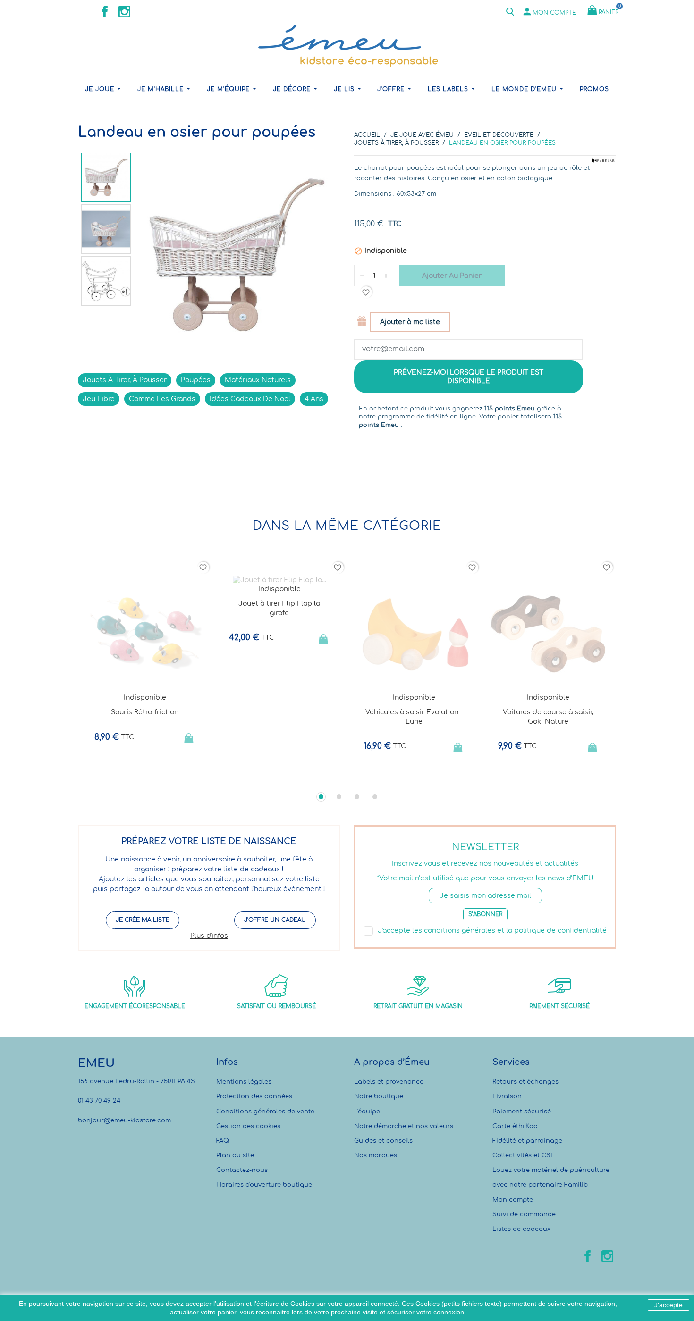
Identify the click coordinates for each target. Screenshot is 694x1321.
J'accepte (668, 1305)
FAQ (222, 1140)
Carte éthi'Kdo (515, 1126)
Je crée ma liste (142, 920)
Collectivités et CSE (523, 1155)
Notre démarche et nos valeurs (403, 1126)
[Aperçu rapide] (136, 776)
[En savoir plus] (154, 776)
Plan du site (235, 1155)
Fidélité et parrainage (527, 1140)
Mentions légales (243, 1082)
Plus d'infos (209, 935)
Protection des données (254, 1096)
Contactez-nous (242, 1170)
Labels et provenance (388, 1082)
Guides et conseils (383, 1140)
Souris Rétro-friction (144, 712)
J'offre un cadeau (275, 920)
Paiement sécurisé (521, 1111)
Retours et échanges (525, 1082)
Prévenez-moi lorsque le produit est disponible (468, 377)
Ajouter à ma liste (410, 322)
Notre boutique (378, 1096)
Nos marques (375, 1155)
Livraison (507, 1096)
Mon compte (512, 1199)
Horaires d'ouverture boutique (264, 1184)
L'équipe (367, 1111)
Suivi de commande (524, 1214)
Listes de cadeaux (521, 1229)
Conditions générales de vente (265, 1111)
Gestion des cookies (248, 1126)
